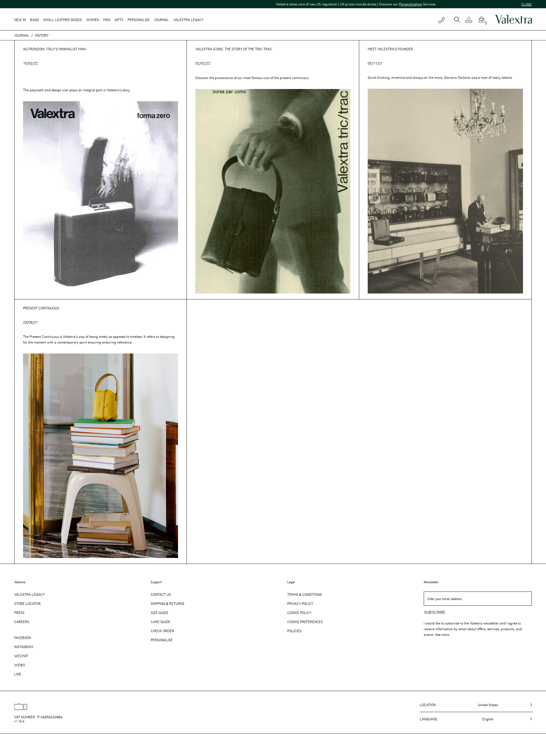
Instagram (23, 646)
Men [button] (106, 19)
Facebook (22, 637)
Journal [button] (161, 19)
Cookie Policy (299, 612)
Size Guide (159, 612)
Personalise (139, 19)
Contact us (161, 594)
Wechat (21, 655)
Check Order (162, 630)
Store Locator (27, 603)
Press (19, 612)
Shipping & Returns (167, 603)
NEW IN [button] (20, 19)
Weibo (19, 664)
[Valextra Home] (513, 19)
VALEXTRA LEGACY (188, 19)
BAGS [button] (34, 19)
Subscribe (435, 612)
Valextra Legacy (29, 594)
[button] (471, 19)
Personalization (369, 4)
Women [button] (92, 19)
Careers (21, 621)
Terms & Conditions (304, 594)
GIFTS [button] (119, 19)
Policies (294, 630)
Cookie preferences (305, 621)
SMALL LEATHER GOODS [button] (62, 19)
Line (17, 674)
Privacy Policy (300, 603)
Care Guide (160, 621)
